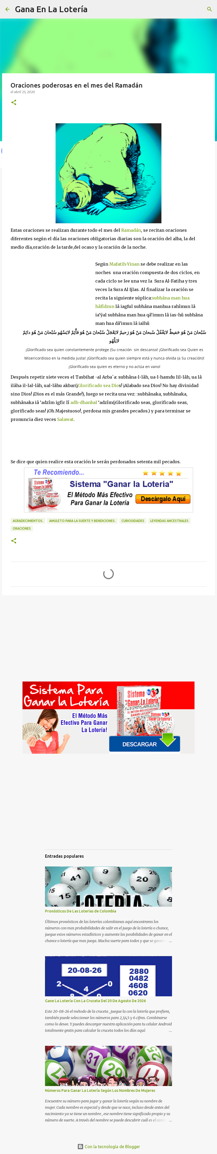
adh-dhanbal (84, 402)
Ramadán (130, 230)
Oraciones (22, 528)
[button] (14, 102)
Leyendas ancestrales (169, 521)
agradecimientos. (28, 521)
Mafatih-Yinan (124, 264)
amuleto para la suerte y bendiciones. (82, 521)
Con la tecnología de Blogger (112, 1146)
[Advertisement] (53, 287)
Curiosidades (132, 521)
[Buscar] (95, 9)
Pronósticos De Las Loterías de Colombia (80, 911)
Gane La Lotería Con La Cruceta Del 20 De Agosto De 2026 (95, 1001)
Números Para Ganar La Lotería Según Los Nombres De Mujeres (100, 1090)
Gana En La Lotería (51, 9)
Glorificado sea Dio (98, 385)
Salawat (65, 419)
